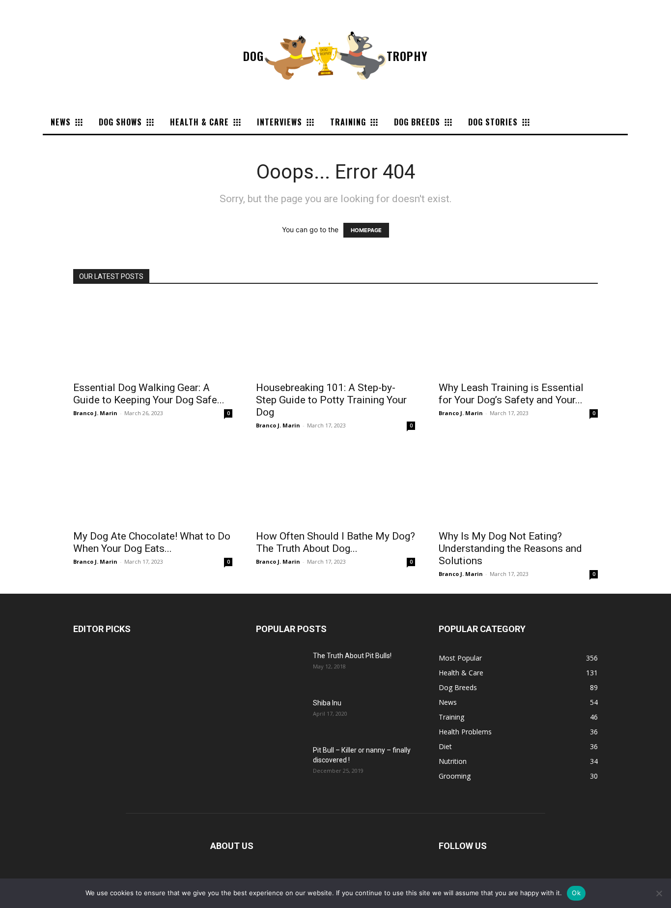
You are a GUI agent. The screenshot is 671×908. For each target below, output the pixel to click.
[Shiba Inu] (280, 715)
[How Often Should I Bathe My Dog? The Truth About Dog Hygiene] (335, 484)
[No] (659, 893)
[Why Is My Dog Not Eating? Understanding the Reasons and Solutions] (518, 484)
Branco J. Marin (95, 413)
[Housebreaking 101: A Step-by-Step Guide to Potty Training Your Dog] (335, 336)
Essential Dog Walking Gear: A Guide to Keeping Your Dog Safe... (148, 394)
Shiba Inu (327, 703)
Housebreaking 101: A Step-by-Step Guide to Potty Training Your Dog (331, 400)
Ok (576, 893)
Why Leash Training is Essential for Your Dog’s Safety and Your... (511, 394)
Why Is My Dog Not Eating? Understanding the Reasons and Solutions (510, 548)
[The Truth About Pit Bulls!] (280, 668)
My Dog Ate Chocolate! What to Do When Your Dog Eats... (151, 542)
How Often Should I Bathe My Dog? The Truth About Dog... (335, 542)
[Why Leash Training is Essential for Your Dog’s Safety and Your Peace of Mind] (518, 336)
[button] (547, 122)
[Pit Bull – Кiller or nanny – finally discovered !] (280, 762)
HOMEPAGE (366, 230)
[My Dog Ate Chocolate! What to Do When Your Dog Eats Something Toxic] (152, 484)
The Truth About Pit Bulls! (352, 656)
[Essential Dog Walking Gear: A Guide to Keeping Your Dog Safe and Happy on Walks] (152, 336)
